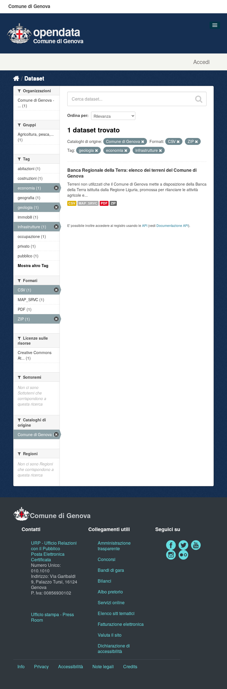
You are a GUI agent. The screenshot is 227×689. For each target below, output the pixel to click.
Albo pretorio (110, 591)
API (144, 225)
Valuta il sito (110, 635)
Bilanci (104, 581)
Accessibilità (70, 666)
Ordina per (77, 115)
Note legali (103, 666)
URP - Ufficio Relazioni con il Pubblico (54, 546)
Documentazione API (172, 225)
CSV (71, 203)
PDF (104, 203)
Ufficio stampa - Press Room (52, 617)
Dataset (34, 78)
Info (21, 666)
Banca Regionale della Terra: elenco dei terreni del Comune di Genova (132, 173)
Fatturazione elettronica (121, 624)
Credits (130, 666)
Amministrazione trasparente (114, 546)
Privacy (41, 666)
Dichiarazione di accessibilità (114, 648)
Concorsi (106, 559)
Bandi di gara (111, 570)
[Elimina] (142, 141)
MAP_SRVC (88, 203)
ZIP (113, 203)
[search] (198, 99)
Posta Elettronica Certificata (48, 557)
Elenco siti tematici (116, 613)
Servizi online (111, 602)
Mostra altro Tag (33, 265)
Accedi (201, 62)
